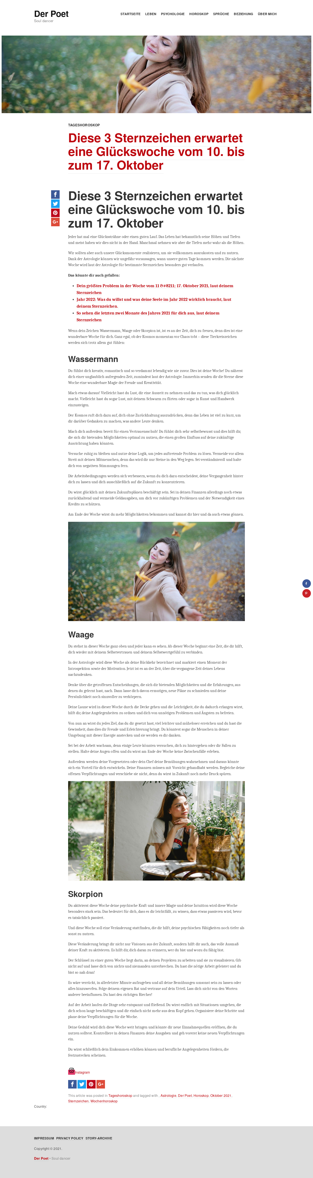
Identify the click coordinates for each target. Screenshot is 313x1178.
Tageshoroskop (84, 125)
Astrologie (168, 1095)
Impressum (44, 1138)
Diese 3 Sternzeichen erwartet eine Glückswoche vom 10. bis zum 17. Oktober (156, 150)
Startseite (131, 14)
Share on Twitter (55, 203)
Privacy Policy (69, 1138)
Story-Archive (99, 1138)
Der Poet (51, 13)
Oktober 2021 (220, 1095)
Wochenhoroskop (104, 1101)
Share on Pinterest (55, 213)
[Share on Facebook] (306, 583)
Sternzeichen (78, 1101)
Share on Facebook (55, 194)
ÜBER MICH (267, 14)
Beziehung (243, 14)
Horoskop (198, 14)
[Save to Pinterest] (306, 593)
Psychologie (173, 14)
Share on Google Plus (55, 222)
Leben (150, 14)
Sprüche (221, 14)
